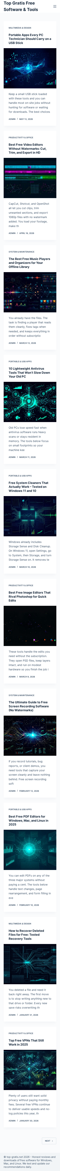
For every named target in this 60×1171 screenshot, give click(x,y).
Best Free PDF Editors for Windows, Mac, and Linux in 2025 (28, 820)
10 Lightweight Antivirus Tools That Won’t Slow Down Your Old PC (29, 372)
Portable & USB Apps (20, 361)
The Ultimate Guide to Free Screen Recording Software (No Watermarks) (29, 706)
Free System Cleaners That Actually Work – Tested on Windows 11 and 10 (28, 487)
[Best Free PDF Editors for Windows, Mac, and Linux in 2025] (30, 850)
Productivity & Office (21, 137)
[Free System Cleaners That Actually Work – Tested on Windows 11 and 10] (30, 516)
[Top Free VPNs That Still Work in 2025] (30, 1070)
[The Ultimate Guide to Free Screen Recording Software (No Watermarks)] (30, 736)
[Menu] (54, 6)
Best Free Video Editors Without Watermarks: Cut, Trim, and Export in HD (27, 148)
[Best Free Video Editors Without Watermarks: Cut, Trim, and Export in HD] (30, 178)
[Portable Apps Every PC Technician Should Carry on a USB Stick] (30, 68)
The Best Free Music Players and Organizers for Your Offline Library (29, 263)
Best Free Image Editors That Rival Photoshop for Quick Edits (29, 596)
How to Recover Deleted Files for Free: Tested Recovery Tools (26, 934)
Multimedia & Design (20, 28)
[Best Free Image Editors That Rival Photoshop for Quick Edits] (30, 626)
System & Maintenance (21, 251)
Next (47, 1141)
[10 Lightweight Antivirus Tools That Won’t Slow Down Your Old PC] (30, 402)
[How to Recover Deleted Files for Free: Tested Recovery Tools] (30, 964)
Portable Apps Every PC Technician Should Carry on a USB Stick (30, 39)
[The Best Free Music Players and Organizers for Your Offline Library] (30, 292)
